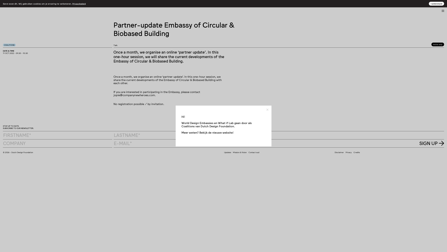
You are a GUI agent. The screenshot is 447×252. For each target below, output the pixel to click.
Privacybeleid (79, 3)
